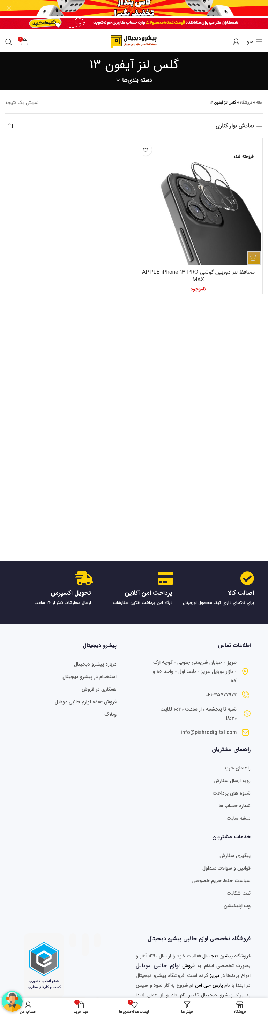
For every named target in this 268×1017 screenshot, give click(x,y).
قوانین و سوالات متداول (226, 868)
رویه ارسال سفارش (232, 780)
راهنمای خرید (237, 768)
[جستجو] (9, 42)
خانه (259, 103)
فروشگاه (246, 103)
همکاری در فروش (99, 689)
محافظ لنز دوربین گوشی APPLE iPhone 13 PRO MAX (198, 276)
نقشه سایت (238, 818)
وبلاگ (111, 714)
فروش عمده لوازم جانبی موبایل (86, 702)
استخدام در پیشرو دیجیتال (89, 677)
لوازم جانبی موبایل (157, 965)
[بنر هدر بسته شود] (8, 8)
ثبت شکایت (238, 893)
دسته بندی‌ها (137, 80)
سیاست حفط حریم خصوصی (221, 881)
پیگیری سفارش (235, 855)
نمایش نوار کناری (235, 126)
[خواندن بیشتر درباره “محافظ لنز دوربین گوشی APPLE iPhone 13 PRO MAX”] (254, 258)
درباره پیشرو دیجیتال (95, 664)
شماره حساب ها (235, 806)
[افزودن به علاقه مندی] (146, 150)
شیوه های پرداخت (232, 793)
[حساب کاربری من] (236, 42)
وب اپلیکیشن (237, 906)
